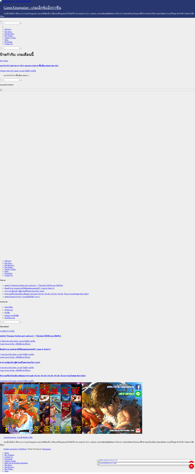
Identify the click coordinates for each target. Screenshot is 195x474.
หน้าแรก (8, 29)
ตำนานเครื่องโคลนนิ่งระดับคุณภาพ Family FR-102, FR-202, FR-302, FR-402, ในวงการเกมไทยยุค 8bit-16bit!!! (47, 294)
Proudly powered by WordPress (15, 449)
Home (7, 453)
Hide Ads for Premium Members (16, 463)
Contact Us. (9, 44)
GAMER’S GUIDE (7, 331)
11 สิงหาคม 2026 (7, 341)
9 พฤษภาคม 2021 (7, 71)
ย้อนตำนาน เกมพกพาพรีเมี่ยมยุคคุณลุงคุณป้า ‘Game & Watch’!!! (30, 288)
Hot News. (8, 32)
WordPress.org (10, 318)
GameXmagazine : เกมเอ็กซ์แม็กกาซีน (32, 8)
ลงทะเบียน (9, 307)
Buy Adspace (9, 455)
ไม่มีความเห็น (30, 71)
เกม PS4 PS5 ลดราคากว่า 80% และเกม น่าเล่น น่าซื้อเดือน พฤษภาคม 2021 (29, 66)
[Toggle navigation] (1, 21)
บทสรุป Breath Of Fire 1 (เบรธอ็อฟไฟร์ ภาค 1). (22, 297)
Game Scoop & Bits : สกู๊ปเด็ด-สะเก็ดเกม (15, 344)
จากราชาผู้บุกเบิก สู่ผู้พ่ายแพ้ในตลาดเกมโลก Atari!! (24, 291)
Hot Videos (4, 61)
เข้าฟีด (7, 313)
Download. (9, 42)
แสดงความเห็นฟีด (12, 315)
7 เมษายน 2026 (6, 354)
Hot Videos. (9, 36)
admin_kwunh (19, 71)
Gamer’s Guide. (10, 38)
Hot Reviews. (9, 34)
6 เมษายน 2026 (6, 368)
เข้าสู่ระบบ (9, 310)
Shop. (7, 40)
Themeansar (46, 449)
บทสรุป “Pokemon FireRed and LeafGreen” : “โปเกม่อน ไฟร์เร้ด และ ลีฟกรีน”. (34, 285)
